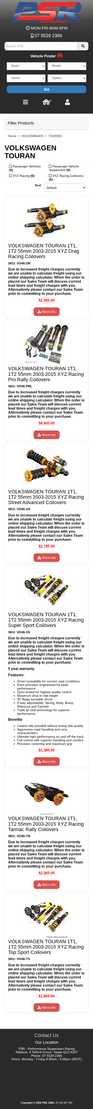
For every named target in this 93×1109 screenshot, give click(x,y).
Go (46, 89)
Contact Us (46, 1035)
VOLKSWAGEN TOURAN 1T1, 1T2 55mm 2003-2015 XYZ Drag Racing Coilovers (43, 251)
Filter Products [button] (21, 123)
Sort (38, 185)
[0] (46, 103)
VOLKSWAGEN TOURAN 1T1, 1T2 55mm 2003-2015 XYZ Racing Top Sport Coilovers (46, 947)
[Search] (83, 46)
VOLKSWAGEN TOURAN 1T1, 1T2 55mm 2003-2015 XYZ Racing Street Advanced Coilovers (46, 497)
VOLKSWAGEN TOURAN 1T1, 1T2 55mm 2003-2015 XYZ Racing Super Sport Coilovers (46, 620)
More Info (48, 311)
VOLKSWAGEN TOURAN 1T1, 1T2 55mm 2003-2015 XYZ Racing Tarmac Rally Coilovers (46, 824)
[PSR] (46, 11)
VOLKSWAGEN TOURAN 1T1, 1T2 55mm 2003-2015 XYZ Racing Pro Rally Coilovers (46, 374)
